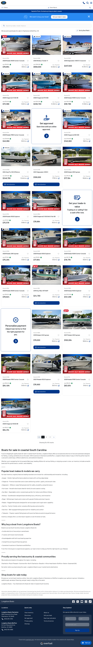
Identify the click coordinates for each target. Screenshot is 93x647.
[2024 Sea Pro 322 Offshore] (15, 156)
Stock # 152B (67, 251)
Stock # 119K (36, 288)
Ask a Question (11, 184)
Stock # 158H (36, 332)
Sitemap (27, 624)
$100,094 (68, 340)
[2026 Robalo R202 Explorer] (15, 201)
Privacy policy (29, 621)
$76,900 (36, 384)
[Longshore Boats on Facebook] (73, 601)
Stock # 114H (6, 132)
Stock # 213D (36, 377)
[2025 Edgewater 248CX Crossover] (77, 45)
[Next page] (54, 437)
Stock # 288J (36, 214)
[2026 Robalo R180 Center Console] (15, 364)
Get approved (28, 618)
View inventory (29, 612)
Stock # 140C (36, 251)
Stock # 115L (6, 421)
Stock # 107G (67, 332)
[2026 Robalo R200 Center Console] (15, 45)
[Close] (89, 16)
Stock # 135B (67, 288)
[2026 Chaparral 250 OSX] (77, 119)
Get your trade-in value (59, 17)
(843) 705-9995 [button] (8, 629)
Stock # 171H (6, 95)
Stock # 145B (6, 377)
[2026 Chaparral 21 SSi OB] (15, 82)
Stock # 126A (6, 251)
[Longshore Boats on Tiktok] (89, 601)
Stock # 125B (67, 169)
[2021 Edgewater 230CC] (46, 156)
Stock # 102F (36, 95)
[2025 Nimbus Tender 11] (46, 45)
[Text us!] (86, 643)
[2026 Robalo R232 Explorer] (77, 275)
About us (46, 612)
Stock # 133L (6, 214)
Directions (28, 615)
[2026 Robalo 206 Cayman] (77, 156)
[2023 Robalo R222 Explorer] (46, 364)
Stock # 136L (6, 288)
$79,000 (36, 340)
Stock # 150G (67, 58)
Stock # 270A (36, 169)
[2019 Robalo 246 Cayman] (46, 319)
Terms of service (49, 621)
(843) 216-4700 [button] (8, 619)
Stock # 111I (67, 95)
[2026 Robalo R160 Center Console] (15, 119)
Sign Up (77, 630)
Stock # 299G (36, 58)
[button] (84, 3)
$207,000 (68, 66)
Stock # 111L (67, 377)
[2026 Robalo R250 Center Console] (77, 82)
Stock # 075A (6, 169)
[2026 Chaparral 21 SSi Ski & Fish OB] (46, 201)
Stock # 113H (6, 58)
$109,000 (37, 177)
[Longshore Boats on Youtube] (81, 601)
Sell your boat (48, 615)
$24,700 (36, 296)
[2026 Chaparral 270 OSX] (46, 82)
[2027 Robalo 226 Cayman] (77, 319)
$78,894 (36, 221)
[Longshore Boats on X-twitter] (77, 601)
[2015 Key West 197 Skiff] (46, 275)
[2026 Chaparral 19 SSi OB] (15, 408)
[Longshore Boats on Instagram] (85, 601)
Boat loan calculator (50, 618)
